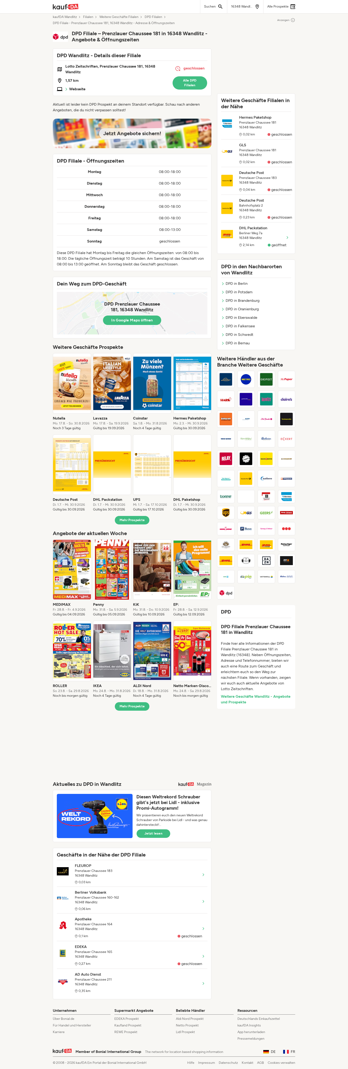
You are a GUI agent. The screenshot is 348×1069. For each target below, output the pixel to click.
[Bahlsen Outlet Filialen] (286, 576)
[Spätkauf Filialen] (286, 528)
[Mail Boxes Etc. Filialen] (266, 496)
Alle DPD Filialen (190, 82)
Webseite (77, 89)
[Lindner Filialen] (226, 379)
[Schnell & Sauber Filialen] (286, 458)
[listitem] (72, 392)
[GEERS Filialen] (266, 512)
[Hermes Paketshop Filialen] (286, 496)
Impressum (206, 1063)
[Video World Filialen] (226, 438)
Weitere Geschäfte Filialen (118, 17)
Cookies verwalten (281, 1063)
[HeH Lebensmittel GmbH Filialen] (246, 496)
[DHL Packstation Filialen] (266, 544)
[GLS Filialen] (246, 512)
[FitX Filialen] (286, 560)
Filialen (88, 17)
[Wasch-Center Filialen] (266, 458)
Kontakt (247, 1063)
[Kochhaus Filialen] (246, 458)
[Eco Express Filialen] (226, 478)
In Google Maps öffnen (132, 320)
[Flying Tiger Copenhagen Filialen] (286, 544)
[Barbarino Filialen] (266, 438)
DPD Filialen (153, 17)
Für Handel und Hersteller (72, 1025)
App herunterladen (251, 1032)
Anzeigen (283, 20)
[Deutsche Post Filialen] (246, 478)
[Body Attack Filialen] (286, 512)
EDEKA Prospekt (126, 1019)
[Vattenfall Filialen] (266, 576)
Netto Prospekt (187, 1025)
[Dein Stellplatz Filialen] (246, 528)
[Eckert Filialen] (286, 438)
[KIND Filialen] (246, 419)
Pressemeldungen (250, 1039)
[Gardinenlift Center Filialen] (246, 399)
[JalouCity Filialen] (266, 399)
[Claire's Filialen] (286, 399)
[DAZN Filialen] (266, 560)
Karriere (59, 1032)
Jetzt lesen (153, 833)
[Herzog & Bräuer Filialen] (266, 528)
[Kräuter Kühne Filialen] (246, 438)
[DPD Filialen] (226, 592)
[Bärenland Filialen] (226, 419)
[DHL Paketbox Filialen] (226, 560)
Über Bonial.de (63, 1019)
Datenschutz (228, 1063)
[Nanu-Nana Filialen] (226, 528)
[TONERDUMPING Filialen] (286, 478)
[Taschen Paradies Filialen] (286, 419)
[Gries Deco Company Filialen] (266, 379)
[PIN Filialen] (246, 576)
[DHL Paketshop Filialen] (246, 544)
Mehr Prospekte (132, 520)
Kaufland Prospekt (127, 1025)
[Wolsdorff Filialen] (226, 544)
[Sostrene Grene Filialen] (246, 560)
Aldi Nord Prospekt (190, 1019)
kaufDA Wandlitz (65, 17)
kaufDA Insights (249, 1025)
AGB (260, 1063)
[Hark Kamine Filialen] (226, 399)
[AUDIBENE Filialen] (266, 478)
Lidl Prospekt (185, 1032)
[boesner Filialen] (226, 496)
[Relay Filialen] (226, 458)
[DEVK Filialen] (226, 576)
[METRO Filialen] (246, 379)
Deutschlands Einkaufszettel (258, 1019)
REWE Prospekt (125, 1032)
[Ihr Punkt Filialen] (266, 419)
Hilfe (190, 1063)
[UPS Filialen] (226, 512)
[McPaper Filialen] (286, 379)
